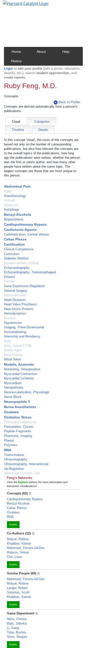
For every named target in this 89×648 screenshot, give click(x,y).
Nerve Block (13, 397)
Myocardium (13, 383)
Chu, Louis (14, 557)
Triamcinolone (14, 455)
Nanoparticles (13, 387)
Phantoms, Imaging (18, 436)
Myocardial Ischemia (19, 378)
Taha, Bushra (16, 632)
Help (65, 52)
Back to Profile (69, 102)
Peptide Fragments (17, 431)
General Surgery (15, 291)
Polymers (11, 445)
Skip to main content (21, 6)
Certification (14, 244)
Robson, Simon (18, 552)
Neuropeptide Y (17, 402)
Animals (10, 200)
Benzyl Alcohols (17, 214)
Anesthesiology (15, 196)
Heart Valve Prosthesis (20, 304)
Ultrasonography (15, 459)
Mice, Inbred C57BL (18, 346)
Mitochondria (13, 355)
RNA (7, 450)
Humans (10, 318)
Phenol (9, 440)
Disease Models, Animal (21, 263)
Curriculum (11, 254)
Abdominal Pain (17, 186)
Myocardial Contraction (20, 374)
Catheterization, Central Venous (26, 234)
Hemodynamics (15, 313)
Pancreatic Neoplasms (20, 422)
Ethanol (9, 277)
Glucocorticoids (15, 295)
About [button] (41, 52)
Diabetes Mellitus (16, 258)
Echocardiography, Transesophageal (30, 272)
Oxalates (11, 412)
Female (9, 281)
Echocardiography (17, 268)
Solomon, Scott (18, 592)
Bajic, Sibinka (17, 623)
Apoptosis (11, 205)
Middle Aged (13, 350)
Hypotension (13, 323)
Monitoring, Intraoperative (22, 369)
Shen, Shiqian (17, 637)
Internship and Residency (22, 336)
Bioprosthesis (13, 219)
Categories (42, 121)
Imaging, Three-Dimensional (24, 327)
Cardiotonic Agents (20, 230)
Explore (13, 524)
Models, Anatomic (19, 364)
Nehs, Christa (16, 619)
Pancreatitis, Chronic (19, 427)
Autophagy (11, 209)
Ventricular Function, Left (22, 473)
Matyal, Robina (17, 539)
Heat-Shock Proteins (19, 309)
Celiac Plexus (15, 239)
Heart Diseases (15, 300)
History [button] (16, 61)
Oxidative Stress (18, 417)
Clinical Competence (18, 249)
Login (8, 68)
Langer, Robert (17, 588)
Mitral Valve (12, 359)
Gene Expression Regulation (24, 286)
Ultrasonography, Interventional (26, 464)
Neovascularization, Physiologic (27, 392)
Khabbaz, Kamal (19, 543)
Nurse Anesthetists (20, 407)
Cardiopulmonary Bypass (25, 224)
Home (16, 52)
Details (43, 130)
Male (7, 341)
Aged (7, 191)
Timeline (18, 130)
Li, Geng (13, 628)
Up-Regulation (14, 469)
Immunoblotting (15, 332)
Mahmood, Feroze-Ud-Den (25, 548)
